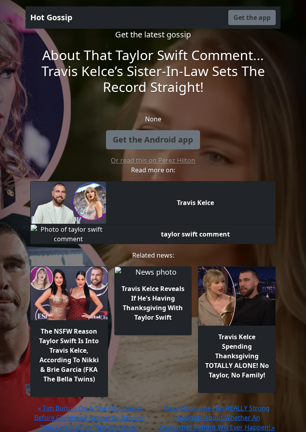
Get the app (252, 17)
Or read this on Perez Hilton (153, 160)
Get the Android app (153, 139)
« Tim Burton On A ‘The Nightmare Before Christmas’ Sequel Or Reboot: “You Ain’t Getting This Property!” (89, 418)
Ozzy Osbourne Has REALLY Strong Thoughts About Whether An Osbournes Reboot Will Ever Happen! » (217, 418)
